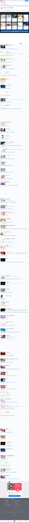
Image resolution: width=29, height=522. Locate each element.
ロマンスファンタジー (17, 503)
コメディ (16, 509)
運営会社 (23, 512)
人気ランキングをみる (14, 31)
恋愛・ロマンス (16, 502)
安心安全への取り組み (18, 511)
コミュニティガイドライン (13, 511)
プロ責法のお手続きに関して (15, 512)
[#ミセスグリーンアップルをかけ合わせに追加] (19, 5)
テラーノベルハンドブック (9, 511)
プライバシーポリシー (20, 512)
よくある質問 (6, 512)
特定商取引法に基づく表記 (22, 511)
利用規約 (5, 511)
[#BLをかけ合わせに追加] (10, 5)
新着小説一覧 (6, 502)
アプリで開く (26, 0)
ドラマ (15, 508)
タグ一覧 (6, 503)
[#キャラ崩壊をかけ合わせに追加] (25, 5)
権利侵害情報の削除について (10, 512)
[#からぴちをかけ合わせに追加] (5, 5)
